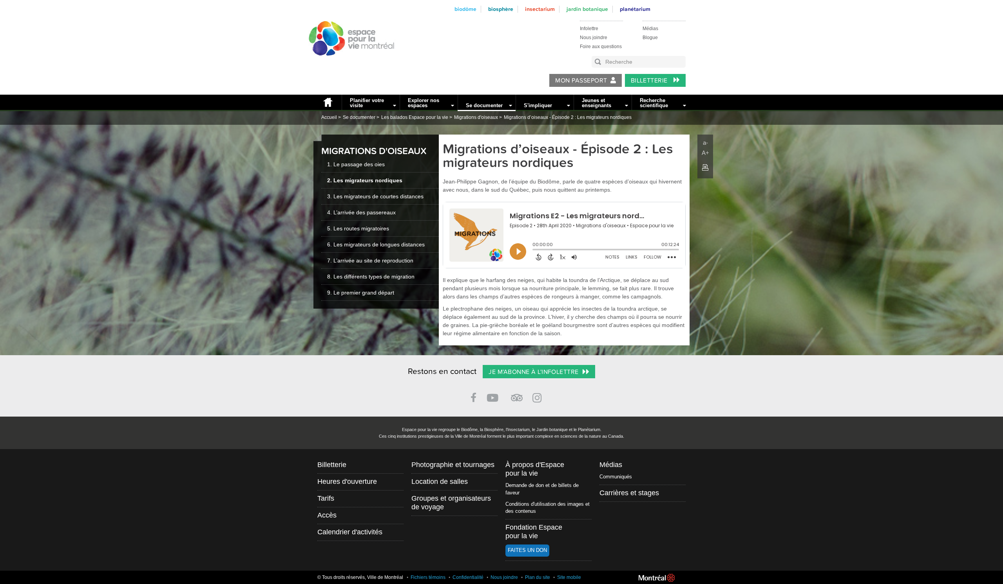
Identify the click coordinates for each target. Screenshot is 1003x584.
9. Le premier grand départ (360, 292)
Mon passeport (581, 80)
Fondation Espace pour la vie (533, 531)
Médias (650, 28)
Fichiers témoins (428, 577)
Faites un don (527, 550)
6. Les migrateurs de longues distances (376, 244)
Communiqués (615, 477)
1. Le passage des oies (356, 164)
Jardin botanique (587, 9)
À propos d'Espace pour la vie (534, 469)
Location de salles (439, 481)
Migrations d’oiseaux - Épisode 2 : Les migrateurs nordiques (568, 117)
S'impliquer (538, 105)
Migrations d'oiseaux (476, 117)
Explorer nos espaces (423, 102)
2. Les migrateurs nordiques (364, 180)
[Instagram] (538, 396)
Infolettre (589, 28)
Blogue (650, 37)
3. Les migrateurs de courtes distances (375, 196)
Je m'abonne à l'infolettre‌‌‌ (533, 372)
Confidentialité (468, 577)
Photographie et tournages (452, 465)
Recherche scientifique (654, 102)
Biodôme (465, 9)
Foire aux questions (601, 46)
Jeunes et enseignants (596, 102)
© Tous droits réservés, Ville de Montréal (360, 577)
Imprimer (705, 167)
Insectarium (540, 9)
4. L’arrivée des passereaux (361, 212)
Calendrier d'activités (349, 532)
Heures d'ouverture (347, 481)
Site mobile (569, 577)
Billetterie (650, 80)
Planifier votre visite (367, 102)
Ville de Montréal (657, 578)
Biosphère (500, 9)
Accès (327, 515)
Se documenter (484, 105)
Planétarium (635, 9)
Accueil (327, 102)
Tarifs (325, 498)
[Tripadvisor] (517, 394)
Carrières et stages (629, 493)
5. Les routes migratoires (358, 228)
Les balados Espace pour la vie (414, 117)
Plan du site (537, 577)
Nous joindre (593, 37)
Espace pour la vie (347, 63)
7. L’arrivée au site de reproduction (370, 260)
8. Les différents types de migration (371, 276)
